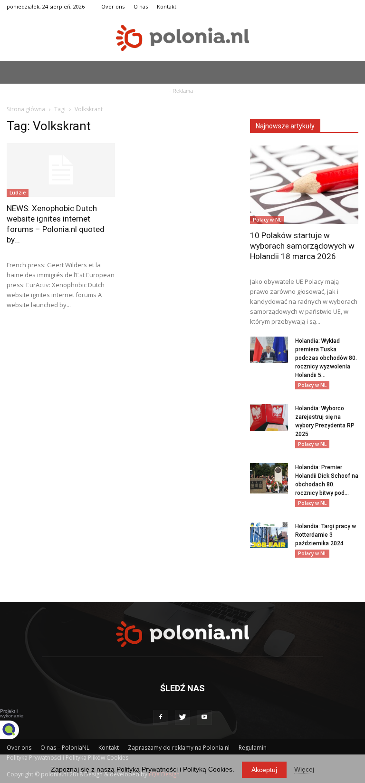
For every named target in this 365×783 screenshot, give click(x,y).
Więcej (304, 769)
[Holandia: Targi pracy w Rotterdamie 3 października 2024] (269, 535)
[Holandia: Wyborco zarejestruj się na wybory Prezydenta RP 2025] (269, 417)
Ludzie (18, 192)
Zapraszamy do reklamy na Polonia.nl (179, 748)
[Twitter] (182, 717)
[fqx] (16, 729)
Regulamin (253, 748)
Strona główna (26, 109)
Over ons (113, 6)
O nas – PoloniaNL (64, 748)
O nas (141, 6)
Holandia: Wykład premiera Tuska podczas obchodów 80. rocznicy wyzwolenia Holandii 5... (326, 358)
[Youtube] (204, 717)
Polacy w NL (267, 219)
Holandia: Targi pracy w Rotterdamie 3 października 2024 (325, 535)
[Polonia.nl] (182, 38)
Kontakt (166, 6)
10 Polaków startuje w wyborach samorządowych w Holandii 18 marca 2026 (302, 246)
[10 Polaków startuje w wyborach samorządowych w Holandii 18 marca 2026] (304, 184)
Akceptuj (264, 769)
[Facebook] (160, 717)
